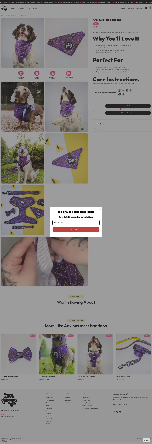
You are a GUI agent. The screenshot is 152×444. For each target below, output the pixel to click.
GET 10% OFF (76, 229)
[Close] (100, 209)
